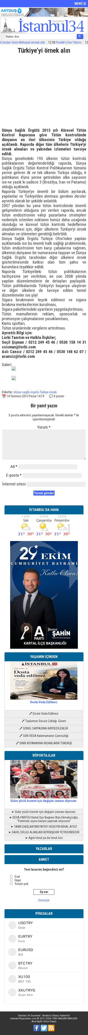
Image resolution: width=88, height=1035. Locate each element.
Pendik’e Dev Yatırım (62, 42)
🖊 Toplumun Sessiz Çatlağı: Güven (44, 721)
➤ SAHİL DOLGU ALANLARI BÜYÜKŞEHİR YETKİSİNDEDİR (43, 832)
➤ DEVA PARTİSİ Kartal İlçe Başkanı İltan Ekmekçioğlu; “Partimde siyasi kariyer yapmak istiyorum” (43, 819)
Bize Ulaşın (50, 1021)
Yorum (44, 427)
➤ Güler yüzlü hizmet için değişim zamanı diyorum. (44, 812)
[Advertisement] (44, 89)
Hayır (18, 880)
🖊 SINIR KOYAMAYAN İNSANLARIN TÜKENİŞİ (44, 743)
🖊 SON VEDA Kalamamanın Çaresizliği (43, 736)
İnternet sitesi (14, 484)
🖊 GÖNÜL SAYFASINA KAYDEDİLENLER (43, 728)
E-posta (14, 475)
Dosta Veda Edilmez (43, 702)
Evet (17, 876)
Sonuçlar (44, 900)
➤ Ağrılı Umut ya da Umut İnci (44, 838)
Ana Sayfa (37, 1021)
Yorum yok (21, 884)
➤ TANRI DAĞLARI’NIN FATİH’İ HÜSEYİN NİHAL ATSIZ (44, 826)
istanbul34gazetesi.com (23, 1018)
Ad (13, 466)
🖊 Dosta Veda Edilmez (43, 713)
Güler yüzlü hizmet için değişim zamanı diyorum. (43, 801)
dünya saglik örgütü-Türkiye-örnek (35, 392)
